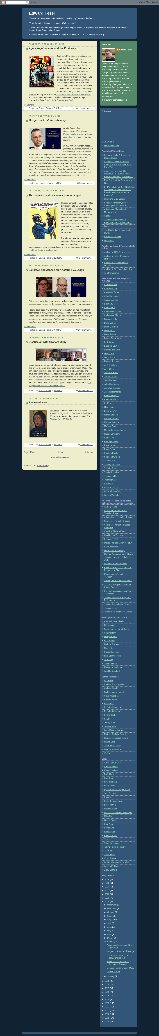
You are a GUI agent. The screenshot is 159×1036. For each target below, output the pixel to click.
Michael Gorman (111, 419)
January (111, 976)
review (45, 304)
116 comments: (85, 108)
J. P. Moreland (110, 365)
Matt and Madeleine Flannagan (118, 813)
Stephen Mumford (112, 457)
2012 (107, 1007)
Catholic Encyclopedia (114, 684)
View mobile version (60, 457)
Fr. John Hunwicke (112, 707)
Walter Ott (108, 484)
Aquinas (32, 94)
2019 (107, 981)
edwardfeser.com (111, 146)
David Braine (110, 323)
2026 (107, 879)
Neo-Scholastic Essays (114, 199)
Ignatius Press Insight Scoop (117, 790)
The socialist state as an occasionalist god (55, 195)
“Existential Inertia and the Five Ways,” (73, 94)
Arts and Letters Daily (114, 621)
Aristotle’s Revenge (72, 137)
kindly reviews (77, 134)
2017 (107, 988)
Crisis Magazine (111, 696)
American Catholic (112, 763)
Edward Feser (42, 13)
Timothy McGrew (112, 464)
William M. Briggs (112, 866)
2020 (107, 902)
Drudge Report (110, 637)
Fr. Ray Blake (110, 715)
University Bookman (113, 667)
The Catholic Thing (112, 746)
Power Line (109, 828)
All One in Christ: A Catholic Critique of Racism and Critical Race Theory (118, 164)
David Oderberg (111, 327)
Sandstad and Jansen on (56, 270)
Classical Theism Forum (115, 531)
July (109, 923)
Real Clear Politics (112, 656)
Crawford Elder (110, 319)
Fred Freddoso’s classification (42, 250)
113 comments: (85, 258)
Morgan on (48, 120)
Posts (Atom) (43, 466)
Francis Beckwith (112, 350)
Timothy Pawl (110, 468)
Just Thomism (110, 793)
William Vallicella (111, 495)
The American (110, 663)
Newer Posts (30, 452)
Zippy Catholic (110, 870)
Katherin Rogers (111, 396)
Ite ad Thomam (111, 547)
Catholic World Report (114, 692)
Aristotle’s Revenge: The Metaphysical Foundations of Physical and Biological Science (118, 174)
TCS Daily (108, 660)
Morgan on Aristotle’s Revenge (120, 951)
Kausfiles (108, 797)
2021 (107, 898)
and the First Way (52, 48)
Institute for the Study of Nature (118, 543)
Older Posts (89, 452)
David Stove (109, 331)
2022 (107, 894)
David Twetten (110, 334)
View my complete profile (116, 100)
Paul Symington (111, 441)
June (109, 927)
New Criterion (110, 648)
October (111, 912)
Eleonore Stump (111, 346)
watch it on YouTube (42, 371)
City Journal (109, 625)
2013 (107, 1003)
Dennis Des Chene (112, 338)
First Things (109, 640)
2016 (107, 992)
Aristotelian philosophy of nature (118, 517)
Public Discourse (111, 652)
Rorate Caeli (109, 742)
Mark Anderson (111, 415)
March (110, 938)
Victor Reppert (110, 858)
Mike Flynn (109, 816)
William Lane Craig (112, 491)
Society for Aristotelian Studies (118, 581)
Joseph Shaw (110, 726)
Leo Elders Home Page (114, 551)
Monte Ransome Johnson (115, 430)
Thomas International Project (117, 604)
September (112, 916)
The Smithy (109, 855)
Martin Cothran (110, 809)
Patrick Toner (110, 438)
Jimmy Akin (109, 723)
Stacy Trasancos (112, 843)
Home (60, 452)
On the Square (110, 820)
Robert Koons (110, 445)
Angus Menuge (111, 300)
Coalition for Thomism (114, 535)
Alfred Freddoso (111, 296)
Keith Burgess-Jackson (114, 801)
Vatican (107, 753)
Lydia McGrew (110, 411)
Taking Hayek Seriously (114, 847)
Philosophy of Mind (112, 237)
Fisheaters (109, 703)
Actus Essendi (110, 507)
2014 (107, 999)
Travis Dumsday (111, 472)
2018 (107, 985)
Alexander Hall (110, 288)
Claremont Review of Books (116, 629)
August (110, 920)
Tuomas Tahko (111, 476)
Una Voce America (112, 749)
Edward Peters (110, 700)
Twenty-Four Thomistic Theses (118, 612)
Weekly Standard (112, 671)
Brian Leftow (109, 308)
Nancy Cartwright (112, 434)
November (112, 908)
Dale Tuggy (109, 778)
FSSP (107, 719)
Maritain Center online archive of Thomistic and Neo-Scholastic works (118, 557)
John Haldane (110, 380)
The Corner (109, 851)
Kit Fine (107, 403)
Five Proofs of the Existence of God (56, 100)
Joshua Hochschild (112, 392)
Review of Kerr (38, 402)
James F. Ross (111, 373)
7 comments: (86, 445)
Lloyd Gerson (110, 407)
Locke (107, 226)
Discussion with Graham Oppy (47, 342)
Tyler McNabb (110, 480)
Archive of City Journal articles (118, 269)
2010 (107, 1014)
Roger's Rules (110, 836)
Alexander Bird (110, 285)
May (109, 931)
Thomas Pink (110, 461)
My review (54, 410)
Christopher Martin (112, 315)
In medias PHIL (111, 539)
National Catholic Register (115, 734)
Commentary (110, 633)
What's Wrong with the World (117, 862)
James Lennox (110, 376)
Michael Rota (110, 426)
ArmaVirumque (111, 767)
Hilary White (109, 786)
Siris (106, 839)
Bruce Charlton (111, 770)
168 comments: (85, 330)
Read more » (30, 105)
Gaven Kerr (109, 353)
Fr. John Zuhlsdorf (112, 711)
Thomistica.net (111, 608)
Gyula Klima (109, 357)
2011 (107, 1010)
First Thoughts (110, 782)
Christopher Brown (112, 311)
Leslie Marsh (110, 805)
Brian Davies (110, 304)
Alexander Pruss (111, 292)
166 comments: (85, 391)
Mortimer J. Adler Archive (115, 564)
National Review (111, 644)
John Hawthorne (111, 384)
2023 (107, 890)
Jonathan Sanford (112, 388)
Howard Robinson (112, 361)
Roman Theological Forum (116, 738)
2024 (107, 887)
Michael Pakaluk (111, 422)
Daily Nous (109, 774)
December (112, 905)
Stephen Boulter (111, 453)
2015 (107, 996)
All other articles (111, 273)
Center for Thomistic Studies (117, 521)
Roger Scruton (110, 449)
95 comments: (86, 183)
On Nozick (109, 240)
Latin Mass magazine (113, 730)
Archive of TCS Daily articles (117, 252)
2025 (107, 883)
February (111, 942)
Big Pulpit (108, 680)
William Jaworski (111, 487)
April (109, 934)
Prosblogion (109, 832)
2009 (107, 1018)
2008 (107, 1022)
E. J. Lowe (109, 342)
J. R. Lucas (109, 369)
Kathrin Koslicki (111, 399)
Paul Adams (109, 824)
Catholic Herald (111, 688)
